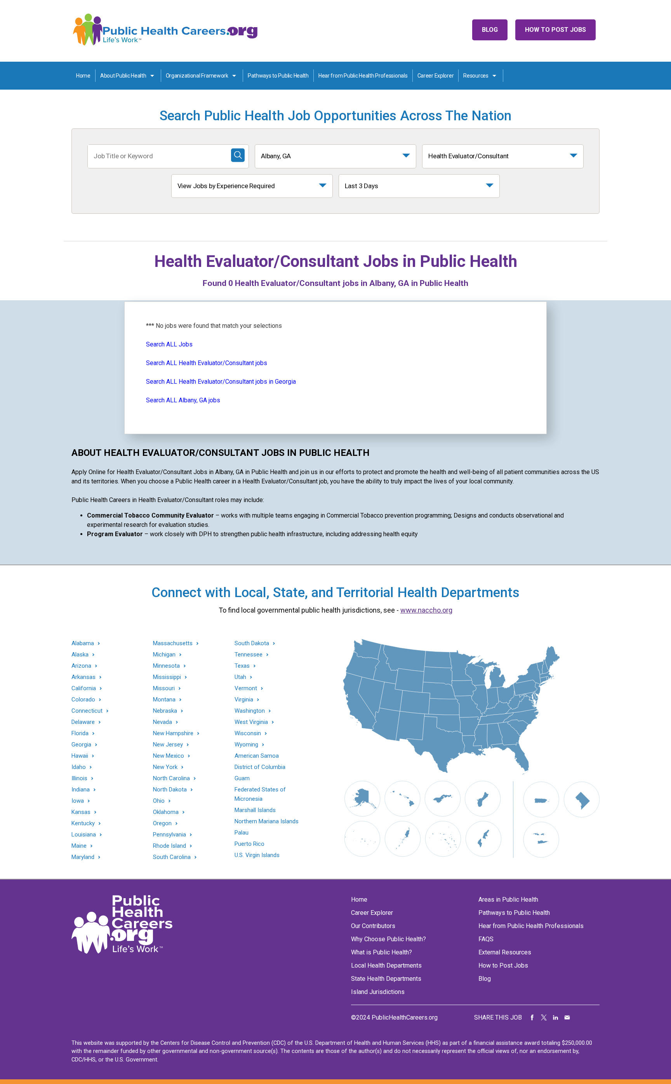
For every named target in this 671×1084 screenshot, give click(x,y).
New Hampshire (173, 733)
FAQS (486, 939)
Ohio (159, 801)
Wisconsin (248, 733)
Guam (242, 778)
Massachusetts (173, 643)
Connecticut (87, 711)
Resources (475, 76)
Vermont (246, 688)
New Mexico (168, 756)
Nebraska (165, 711)
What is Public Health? (381, 952)
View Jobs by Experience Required (226, 186)
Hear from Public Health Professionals (363, 76)
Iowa (77, 801)
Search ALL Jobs (169, 344)
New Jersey (168, 744)
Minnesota (166, 666)
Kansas (80, 812)
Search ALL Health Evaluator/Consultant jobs (206, 363)
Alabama (82, 643)
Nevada (162, 722)
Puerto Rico (249, 843)
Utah (240, 677)
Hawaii (79, 756)
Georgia (81, 744)
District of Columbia (260, 767)
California (83, 688)
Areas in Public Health (508, 899)
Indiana (80, 789)
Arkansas (83, 677)
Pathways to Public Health (278, 76)
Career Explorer (435, 76)
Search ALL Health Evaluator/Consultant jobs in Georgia (221, 381)
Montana (164, 699)
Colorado (83, 699)
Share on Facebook (532, 1017)
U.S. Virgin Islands (257, 855)
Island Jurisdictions (378, 992)
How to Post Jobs (555, 29)
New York (165, 767)
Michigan (164, 654)
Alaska (80, 654)
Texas (242, 666)
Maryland (82, 857)
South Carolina (172, 857)
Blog (490, 29)
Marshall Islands (255, 810)
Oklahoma (166, 812)
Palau (242, 832)
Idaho (78, 767)
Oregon (162, 823)
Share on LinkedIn (555, 1017)
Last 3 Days (361, 186)
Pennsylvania (169, 834)
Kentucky (83, 823)
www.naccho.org (426, 610)
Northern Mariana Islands (267, 821)
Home (83, 76)
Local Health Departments (386, 965)
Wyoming (246, 744)
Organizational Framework (197, 76)
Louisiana (83, 834)
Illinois (79, 778)
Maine (79, 846)
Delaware (83, 722)
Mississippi (167, 677)
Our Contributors (373, 926)
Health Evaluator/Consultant (468, 156)
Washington (250, 711)
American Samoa (257, 755)
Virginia (244, 699)
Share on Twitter (544, 1017)
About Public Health (123, 76)
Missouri (164, 688)
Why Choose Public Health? (388, 939)
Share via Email (567, 1017)
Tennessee (248, 654)
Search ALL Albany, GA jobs (183, 400)
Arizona (81, 666)
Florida (80, 733)
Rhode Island (169, 846)
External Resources (504, 952)
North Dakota (170, 789)
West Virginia (251, 722)
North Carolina (171, 778)
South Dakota (252, 643)
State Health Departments (386, 978)
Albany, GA (276, 156)
